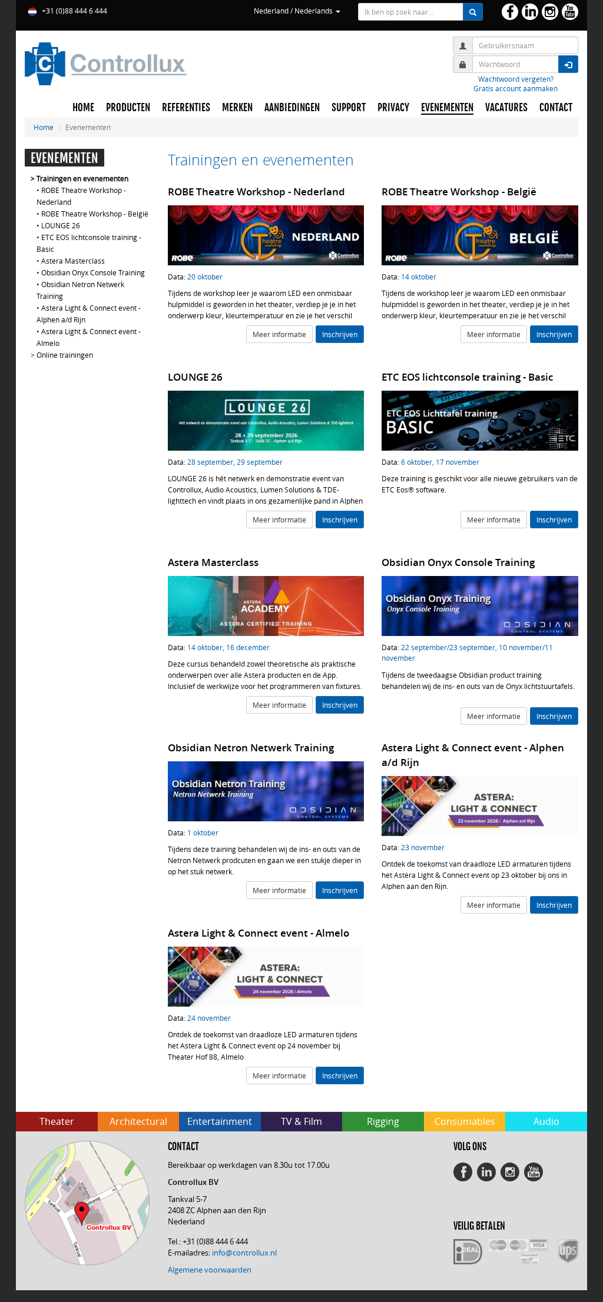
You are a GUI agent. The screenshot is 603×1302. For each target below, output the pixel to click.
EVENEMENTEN (447, 108)
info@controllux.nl (244, 1252)
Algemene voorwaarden (209, 1269)
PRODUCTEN (128, 108)
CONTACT (555, 108)
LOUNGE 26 (60, 225)
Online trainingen (65, 354)
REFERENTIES (186, 108)
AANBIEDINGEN (292, 108)
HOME (83, 108)
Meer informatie (279, 334)
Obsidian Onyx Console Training (93, 272)
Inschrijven (339, 334)
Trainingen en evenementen (82, 178)
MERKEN (237, 108)
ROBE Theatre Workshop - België (94, 213)
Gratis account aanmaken (515, 88)
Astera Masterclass (73, 260)
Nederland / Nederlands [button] (294, 10)
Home (44, 127)
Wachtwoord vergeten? (516, 79)
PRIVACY (393, 108)
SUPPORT (349, 108)
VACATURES (506, 108)
